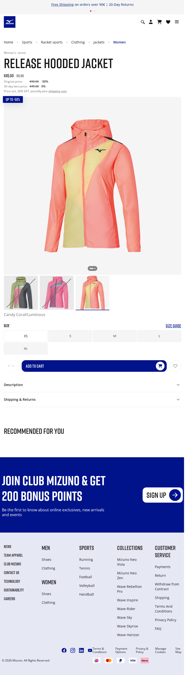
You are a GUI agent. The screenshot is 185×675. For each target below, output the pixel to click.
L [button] (159, 336)
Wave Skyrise (127, 626)
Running (86, 559)
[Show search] (142, 22)
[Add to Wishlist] (175, 366)
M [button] (114, 336)
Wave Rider (126, 608)
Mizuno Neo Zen (127, 575)
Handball (86, 594)
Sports (27, 42)
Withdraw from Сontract (167, 586)
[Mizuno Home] (9, 21)
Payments (163, 566)
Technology (12, 581)
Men (46, 547)
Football (85, 577)
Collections (130, 547)
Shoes (46, 559)
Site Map (178, 650)
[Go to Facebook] (64, 650)
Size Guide (173, 325)
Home (8, 42)
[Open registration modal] (150, 22)
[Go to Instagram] (72, 650)
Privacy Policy (165, 620)
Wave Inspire (127, 600)
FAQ (158, 628)
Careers (9, 598)
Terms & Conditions (99, 650)
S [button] (70, 336)
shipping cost (57, 91)
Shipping (162, 597)
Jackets (99, 42)
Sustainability (14, 590)
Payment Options (121, 650)
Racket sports (52, 42)
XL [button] (25, 348)
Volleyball (87, 585)
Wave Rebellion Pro (129, 589)
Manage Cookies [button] (160, 650)
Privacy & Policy (142, 650)
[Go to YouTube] (90, 650)
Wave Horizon (128, 635)
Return (160, 575)
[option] (21, 293)
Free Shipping (62, 4)
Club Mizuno (12, 564)
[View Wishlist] (168, 22)
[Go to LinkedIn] (81, 650)
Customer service (165, 551)
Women (119, 42)
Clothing (78, 42)
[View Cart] (159, 22)
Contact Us (11, 572)
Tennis (84, 568)
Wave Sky (124, 617)
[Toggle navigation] (177, 22)
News (7, 546)
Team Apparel (13, 555)
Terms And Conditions (163, 608)
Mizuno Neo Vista (127, 562)
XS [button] (26, 336)
